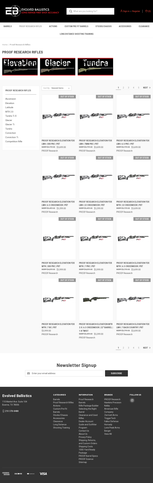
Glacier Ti (9, 124)
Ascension (10, 99)
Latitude (9, 107)
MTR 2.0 (9, 111)
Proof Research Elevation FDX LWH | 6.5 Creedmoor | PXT (58, 203)
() (149, 11)
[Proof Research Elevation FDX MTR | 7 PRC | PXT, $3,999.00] (96, 238)
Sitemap (83, 462)
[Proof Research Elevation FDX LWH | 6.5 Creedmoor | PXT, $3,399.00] (58, 177)
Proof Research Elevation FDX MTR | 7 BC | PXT (58, 326)
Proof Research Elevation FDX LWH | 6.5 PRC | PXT (132, 142)
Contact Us (84, 431)
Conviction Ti (11, 137)
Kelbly (107, 405)
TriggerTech (110, 418)
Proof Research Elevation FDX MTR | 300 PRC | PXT (58, 265)
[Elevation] (20, 67)
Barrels (8, 26)
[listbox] (61, 88)
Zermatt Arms (111, 415)
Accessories (125, 26)
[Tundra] (95, 67)
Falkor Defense (111, 421)
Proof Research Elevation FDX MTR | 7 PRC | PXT (95, 265)
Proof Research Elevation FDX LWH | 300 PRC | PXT (58, 142)
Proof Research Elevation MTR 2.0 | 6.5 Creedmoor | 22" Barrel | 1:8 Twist (96, 327)
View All (108, 434)
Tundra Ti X (10, 116)
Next (145, 87)
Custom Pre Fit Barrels (76, 26)
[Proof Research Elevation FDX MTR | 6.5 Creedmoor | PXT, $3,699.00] (133, 238)
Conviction (10, 133)
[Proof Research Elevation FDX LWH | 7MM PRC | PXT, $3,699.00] (96, 116)
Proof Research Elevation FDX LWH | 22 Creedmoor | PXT (95, 203)
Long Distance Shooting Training (76, 34)
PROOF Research (112, 399)
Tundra (8, 128)
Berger (107, 431)
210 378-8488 (12, 411)
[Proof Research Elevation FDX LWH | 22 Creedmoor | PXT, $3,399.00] (96, 177)
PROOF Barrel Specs (88, 456)
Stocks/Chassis (103, 26)
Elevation (9, 103)
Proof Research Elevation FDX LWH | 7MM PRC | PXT (95, 142)
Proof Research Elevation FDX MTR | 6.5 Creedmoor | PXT (132, 265)
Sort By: (46, 88)
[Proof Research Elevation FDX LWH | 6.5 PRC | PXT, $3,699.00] (133, 116)
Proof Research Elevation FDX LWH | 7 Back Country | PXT (132, 326)
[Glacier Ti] (57, 67)
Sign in (126, 11)
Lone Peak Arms (112, 427)
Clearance (144, 26)
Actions (53, 26)
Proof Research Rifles (30, 26)
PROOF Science (86, 459)
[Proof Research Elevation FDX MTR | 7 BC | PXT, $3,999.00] (58, 299)
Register (136, 11)
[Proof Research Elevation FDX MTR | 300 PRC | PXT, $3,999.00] (58, 238)
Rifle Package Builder (89, 405)
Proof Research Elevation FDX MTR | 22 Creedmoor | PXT (132, 203)
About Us (83, 434)
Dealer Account (86, 421)
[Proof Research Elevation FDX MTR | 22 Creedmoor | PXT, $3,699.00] (133, 177)
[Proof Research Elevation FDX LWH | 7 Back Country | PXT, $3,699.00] (133, 299)
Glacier (8, 120)
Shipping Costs (86, 446)
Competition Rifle (13, 141)
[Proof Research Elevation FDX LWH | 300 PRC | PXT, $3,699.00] (58, 116)
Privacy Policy (85, 437)
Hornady (108, 424)
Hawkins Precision (112, 402)
